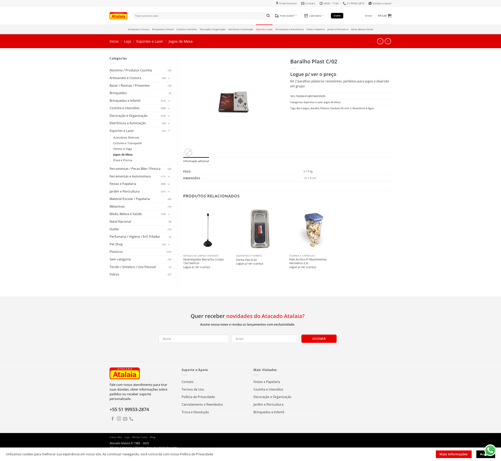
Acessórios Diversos (126, 137)
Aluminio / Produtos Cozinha (131, 70)
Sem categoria (120, 259)
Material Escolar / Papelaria (130, 199)
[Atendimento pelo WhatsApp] (490, 450)
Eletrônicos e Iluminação (240, 29)
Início (114, 41)
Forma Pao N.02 (246, 260)
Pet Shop (116, 244)
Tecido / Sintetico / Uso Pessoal (133, 267)
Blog (152, 437)
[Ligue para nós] (131, 419)
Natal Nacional (120, 221)
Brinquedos (118, 93)
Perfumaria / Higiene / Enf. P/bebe (135, 236)
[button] (368, 15)
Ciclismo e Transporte (127, 143)
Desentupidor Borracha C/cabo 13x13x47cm (203, 261)
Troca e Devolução (195, 412)
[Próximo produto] (380, 41)
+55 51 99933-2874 (129, 409)
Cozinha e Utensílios (187, 29)
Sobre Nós (116, 437)
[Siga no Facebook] (113, 419)
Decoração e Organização (213, 29)
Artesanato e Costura (139, 29)
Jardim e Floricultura (337, 29)
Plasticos (116, 251)
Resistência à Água (363, 108)
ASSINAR (319, 339)
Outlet (114, 229)
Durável (334, 108)
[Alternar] (169, 78)
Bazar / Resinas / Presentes (130, 85)
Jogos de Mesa (181, 41)
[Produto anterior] (388, 41)
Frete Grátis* (287, 15)
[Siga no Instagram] (119, 419)
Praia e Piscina (122, 160)
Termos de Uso (193, 389)
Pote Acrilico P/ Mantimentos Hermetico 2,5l (308, 261)
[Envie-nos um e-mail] (125, 419)
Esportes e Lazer (264, 29)
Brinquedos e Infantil (163, 29)
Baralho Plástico (320, 108)
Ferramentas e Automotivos (289, 29)
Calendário (315, 15)
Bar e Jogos (303, 108)
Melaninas (117, 206)
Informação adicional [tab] (196, 161)
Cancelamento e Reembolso (202, 404)
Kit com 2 (346, 108)
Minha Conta (140, 437)
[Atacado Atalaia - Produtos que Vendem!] (118, 15)
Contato (188, 382)
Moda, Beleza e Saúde (362, 29)
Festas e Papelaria (315, 29)
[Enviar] (268, 15)
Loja (127, 41)
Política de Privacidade (198, 397)
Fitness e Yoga (122, 149)
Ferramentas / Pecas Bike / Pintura (135, 169)
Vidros (114, 274)
